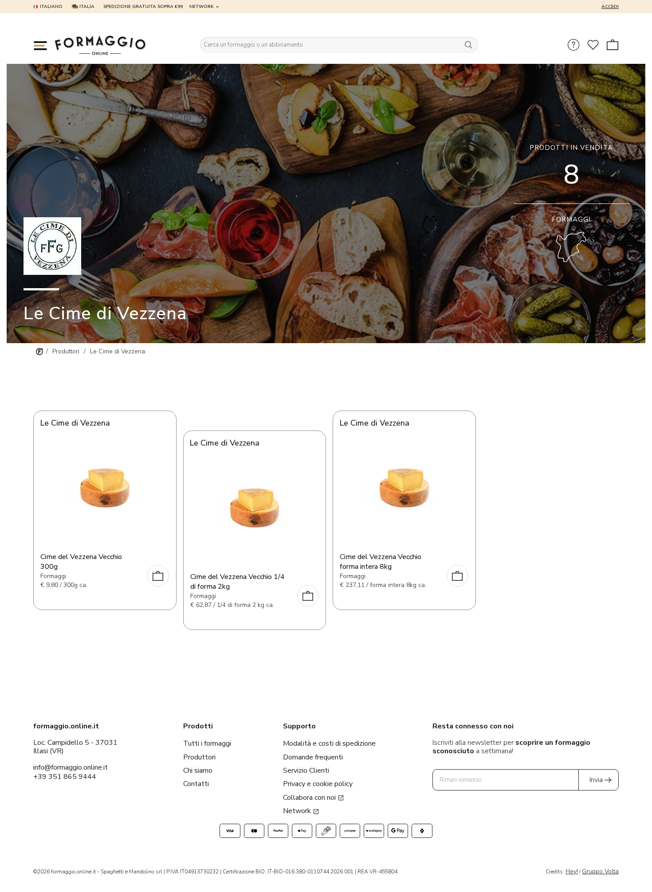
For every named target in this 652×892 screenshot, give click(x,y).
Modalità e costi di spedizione (329, 743)
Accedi (610, 7)
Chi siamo (197, 770)
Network (201, 7)
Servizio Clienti (306, 770)
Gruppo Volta (600, 871)
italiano (51, 7)
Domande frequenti (313, 757)
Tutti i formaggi (207, 743)
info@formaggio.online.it (70, 767)
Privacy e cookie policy (318, 784)
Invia (596, 780)
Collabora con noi (310, 797)
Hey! (572, 871)
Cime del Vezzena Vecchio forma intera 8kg (380, 562)
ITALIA (86, 7)
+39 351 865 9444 (64, 777)
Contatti (196, 784)
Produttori (199, 757)
